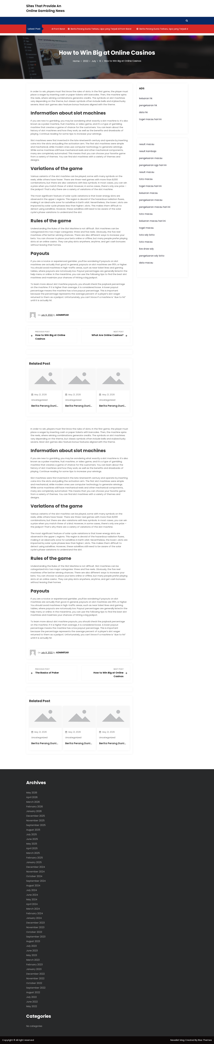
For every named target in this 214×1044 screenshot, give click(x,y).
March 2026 (33, 802)
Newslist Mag (177, 1040)
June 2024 (32, 894)
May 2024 (31, 899)
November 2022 (35, 978)
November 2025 (35, 820)
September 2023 (35, 936)
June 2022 (32, 1001)
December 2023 (35, 922)
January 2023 (33, 969)
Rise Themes (205, 1040)
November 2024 (35, 871)
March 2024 (33, 908)
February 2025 (34, 857)
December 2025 (35, 816)
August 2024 (33, 885)
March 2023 (33, 960)
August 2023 (33, 941)
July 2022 (31, 997)
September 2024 (36, 881)
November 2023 (35, 927)
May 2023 (31, 955)
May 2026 (31, 792)
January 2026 (34, 811)
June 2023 (32, 950)
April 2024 (32, 904)
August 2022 (33, 992)
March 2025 (33, 853)
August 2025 (33, 829)
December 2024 (35, 867)
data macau (146, 262)
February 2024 (34, 913)
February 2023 (34, 964)
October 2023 (34, 932)
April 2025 (32, 848)
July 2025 (31, 834)
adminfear (62, 314)
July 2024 (31, 890)
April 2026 (32, 797)
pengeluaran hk (148, 105)
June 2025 (32, 839)
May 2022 (31, 1006)
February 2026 (34, 806)
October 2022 (34, 983)
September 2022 (35, 987)
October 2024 (34, 876)
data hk (143, 112)
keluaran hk (145, 98)
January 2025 (34, 862)
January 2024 (34, 918)
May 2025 (31, 843)
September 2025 (36, 825)
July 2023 (31, 946)
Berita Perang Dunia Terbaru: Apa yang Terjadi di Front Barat (90, 28)
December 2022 (35, 973)
